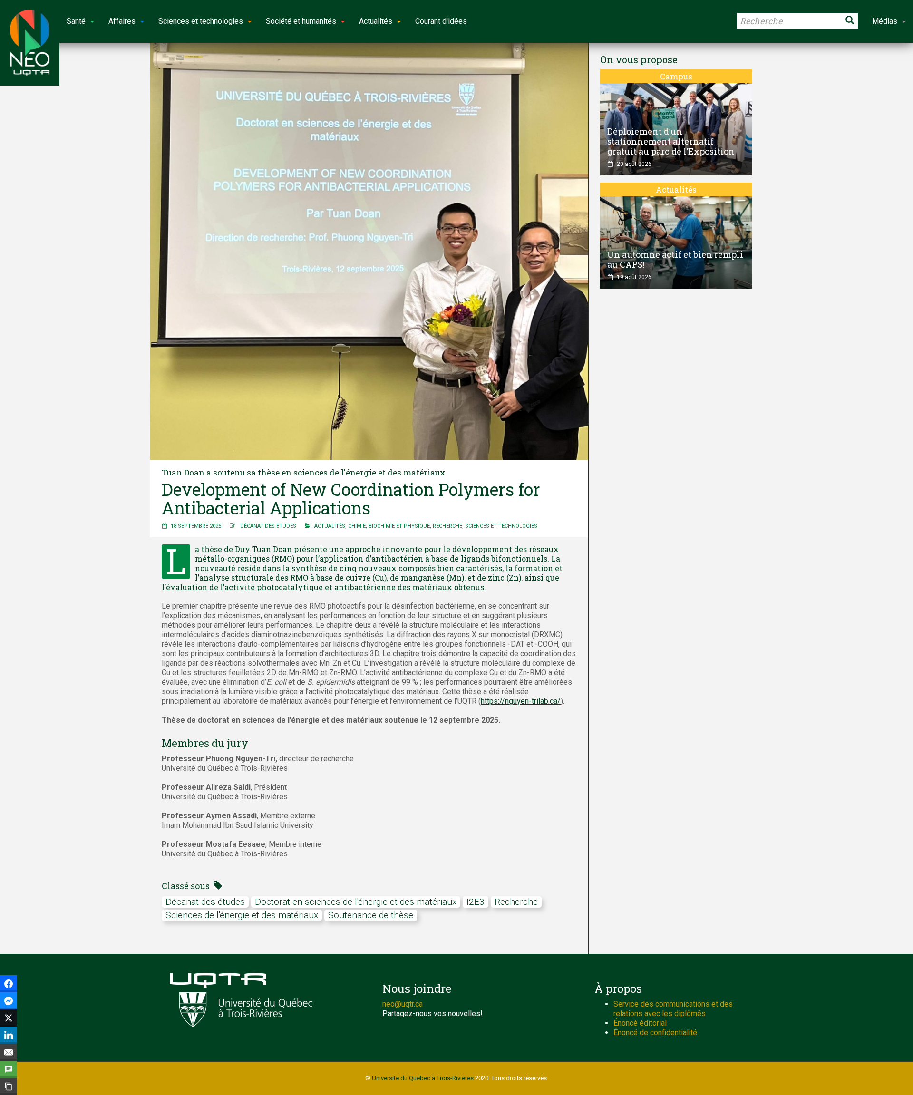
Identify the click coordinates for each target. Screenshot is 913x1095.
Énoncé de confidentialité (655, 1032)
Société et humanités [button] (301, 21)
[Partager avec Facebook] (8, 983)
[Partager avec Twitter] (8, 1018)
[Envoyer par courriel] (8, 1052)
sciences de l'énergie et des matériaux (241, 915)
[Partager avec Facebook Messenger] (8, 1000)
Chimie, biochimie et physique (389, 526)
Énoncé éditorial (640, 1022)
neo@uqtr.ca (402, 1003)
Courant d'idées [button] (441, 21)
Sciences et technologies (501, 526)
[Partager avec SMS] (8, 1069)
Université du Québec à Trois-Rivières (423, 1078)
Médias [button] (884, 21)
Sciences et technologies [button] (200, 21)
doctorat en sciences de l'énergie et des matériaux (355, 901)
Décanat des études (268, 526)
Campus (676, 76)
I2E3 (475, 901)
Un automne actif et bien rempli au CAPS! (675, 259)
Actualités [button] (375, 21)
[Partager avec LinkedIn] (8, 1035)
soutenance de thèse (370, 915)
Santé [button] (76, 21)
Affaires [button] (122, 21)
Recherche (447, 526)
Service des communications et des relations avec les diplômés (673, 1008)
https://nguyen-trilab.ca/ (521, 701)
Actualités (329, 526)
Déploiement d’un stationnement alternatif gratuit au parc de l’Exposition (671, 141)
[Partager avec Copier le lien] (8, 1086)
